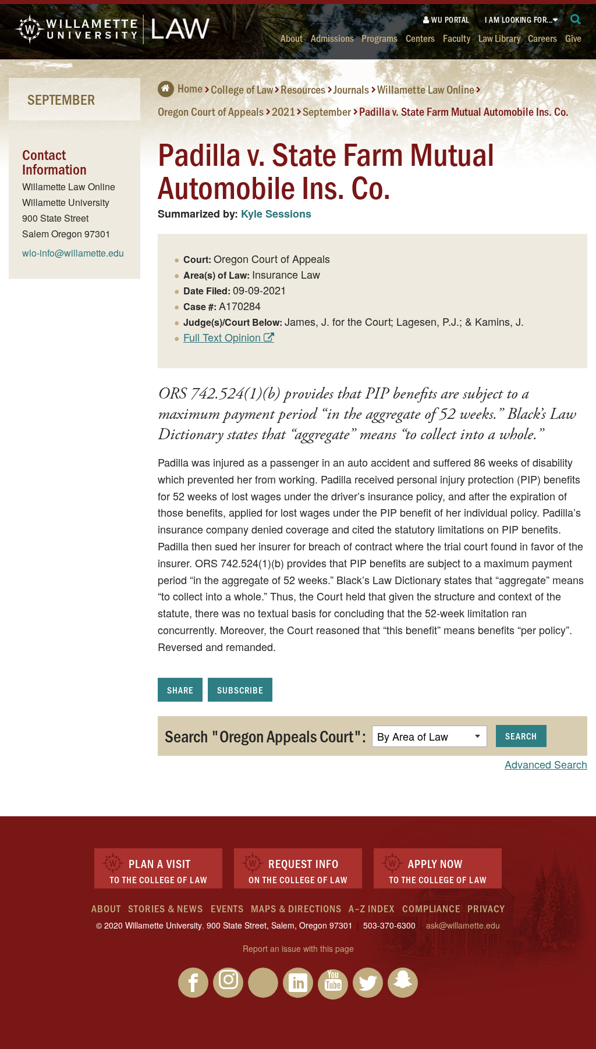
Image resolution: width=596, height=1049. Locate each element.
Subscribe (240, 690)
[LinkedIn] (298, 983)
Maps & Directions (296, 908)
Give (573, 37)
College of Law (242, 89)
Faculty (456, 37)
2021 (283, 110)
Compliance (431, 908)
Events (227, 908)
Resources (303, 89)
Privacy (486, 908)
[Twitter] (368, 983)
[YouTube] (333, 984)
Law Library (499, 37)
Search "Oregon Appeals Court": (265, 735)
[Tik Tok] (263, 983)
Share (180, 690)
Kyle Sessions (276, 213)
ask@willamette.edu (463, 925)
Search (521, 736)
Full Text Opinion (222, 336)
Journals (351, 89)
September (327, 110)
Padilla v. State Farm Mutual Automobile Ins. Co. (464, 110)
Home (190, 87)
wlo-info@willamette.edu (73, 252)
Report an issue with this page (298, 948)
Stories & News (165, 908)
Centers (420, 37)
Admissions (332, 37)
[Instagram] (228, 983)
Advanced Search (546, 763)
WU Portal (450, 19)
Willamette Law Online (425, 89)
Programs (379, 37)
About (292, 37)
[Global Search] (575, 19)
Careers (542, 37)
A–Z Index (372, 908)
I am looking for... (519, 19)
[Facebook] (193, 983)
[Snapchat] (403, 983)
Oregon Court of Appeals (211, 110)
